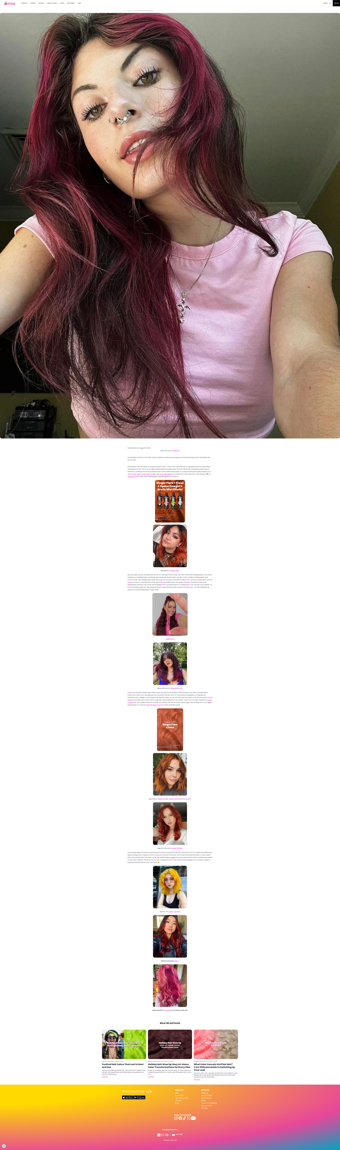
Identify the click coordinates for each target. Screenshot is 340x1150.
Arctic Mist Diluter (165, 474)
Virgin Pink (175, 451)
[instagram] (176, 1118)
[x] (188, 1118)
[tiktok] (184, 1118)
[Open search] (330, 3)
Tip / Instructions (182, 1098)
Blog (177, 1103)
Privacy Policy (206, 1106)
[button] (4, 1146)
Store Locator (206, 1098)
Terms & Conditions (209, 1103)
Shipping (204, 1093)
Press (203, 1100)
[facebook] (180, 1118)
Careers (178, 1100)
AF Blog (135, 10)
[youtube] (193, 1118)
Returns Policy (206, 1095)
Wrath (187, 582)
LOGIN (325, 3)
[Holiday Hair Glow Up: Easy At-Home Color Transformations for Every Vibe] (170, 1044)
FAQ (176, 1093)
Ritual (162, 582)
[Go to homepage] (10, 3)
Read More (105, 1076)
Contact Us (179, 1095)
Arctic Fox (130, 10)
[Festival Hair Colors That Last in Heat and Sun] (124, 1044)
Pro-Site (204, 1108)
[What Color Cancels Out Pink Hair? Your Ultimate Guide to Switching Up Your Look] (216, 1044)
